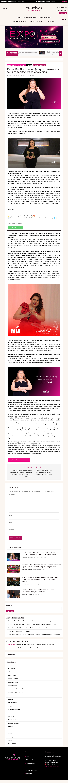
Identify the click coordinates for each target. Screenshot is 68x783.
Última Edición (12, 743)
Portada (10, 733)
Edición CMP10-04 (13, 682)
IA (8, 713)
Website (11, 529)
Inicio (19, 17)
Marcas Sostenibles (37, 22)
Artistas (10, 665)
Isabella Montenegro (28, 557)
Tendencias (11, 740)
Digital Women (12, 675)
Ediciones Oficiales (30, 17)
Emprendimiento (45, 17)
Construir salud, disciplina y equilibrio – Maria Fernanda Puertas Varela (27, 628)
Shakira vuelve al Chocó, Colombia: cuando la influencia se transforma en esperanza (31, 621)
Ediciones (10, 699)
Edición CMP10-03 (13, 678)
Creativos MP (11, 668)
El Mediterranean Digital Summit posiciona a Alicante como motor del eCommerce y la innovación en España (41, 579)
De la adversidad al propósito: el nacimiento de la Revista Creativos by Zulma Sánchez (32, 624)
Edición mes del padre (14, 696)
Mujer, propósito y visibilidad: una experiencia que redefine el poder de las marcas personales (34, 634)
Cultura (10, 672)
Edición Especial (12, 685)
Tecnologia (11, 737)
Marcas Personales (20, 22)
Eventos (29, 65)
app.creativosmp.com (52, 766)
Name (11, 515)
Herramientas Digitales (14, 709)
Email (10, 522)
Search (9, 605)
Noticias (10, 730)
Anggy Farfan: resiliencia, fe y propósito (51, 1)
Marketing (50, 22)
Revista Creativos (13, 75)
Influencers (11, 716)
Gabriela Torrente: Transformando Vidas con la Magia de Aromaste (35, 644)
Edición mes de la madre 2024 (16, 689)
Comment (12, 495)
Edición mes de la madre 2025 (16, 65)
